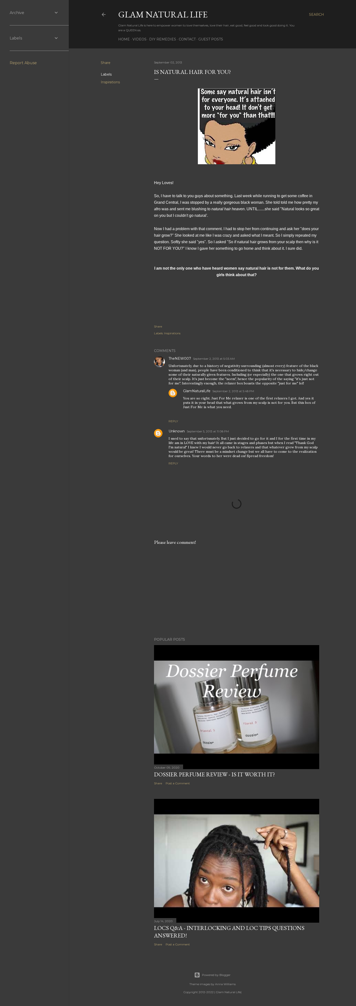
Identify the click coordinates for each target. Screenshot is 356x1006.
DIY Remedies (162, 39)
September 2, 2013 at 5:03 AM (214, 358)
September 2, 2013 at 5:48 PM (233, 391)
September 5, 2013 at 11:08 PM (208, 431)
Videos (139, 39)
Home (124, 39)
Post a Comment (178, 783)
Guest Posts (210, 39)
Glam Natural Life (163, 14)
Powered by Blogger (216, 975)
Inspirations (110, 82)
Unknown (177, 431)
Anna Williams (225, 984)
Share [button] (105, 63)
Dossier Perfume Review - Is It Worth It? (214, 774)
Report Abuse (23, 63)
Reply (173, 421)
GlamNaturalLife (196, 391)
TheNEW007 (180, 358)
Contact (187, 39)
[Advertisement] (236, 591)
